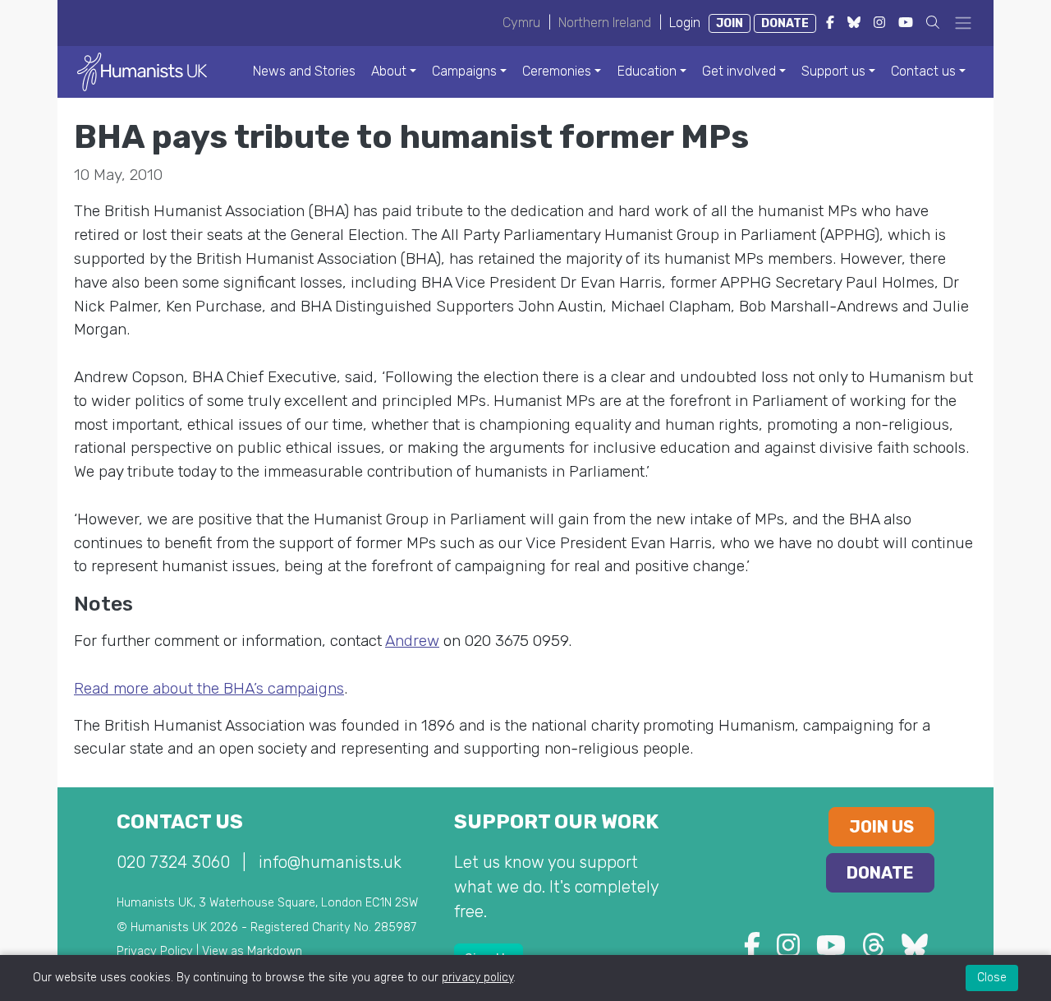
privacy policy (477, 978)
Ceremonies (556, 71)
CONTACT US (180, 821)
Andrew (412, 640)
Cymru (521, 22)
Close (992, 978)
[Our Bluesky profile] (914, 950)
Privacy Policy (155, 951)
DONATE (785, 23)
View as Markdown (252, 951)
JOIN (729, 23)
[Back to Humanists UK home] (142, 71)
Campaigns (464, 71)
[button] (933, 23)
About (388, 71)
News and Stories (304, 71)
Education (647, 71)
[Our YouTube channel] (831, 950)
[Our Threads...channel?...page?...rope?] (874, 950)
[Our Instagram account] (788, 950)
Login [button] (684, 22)
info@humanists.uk (330, 862)
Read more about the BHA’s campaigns (209, 688)
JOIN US (881, 827)
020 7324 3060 (173, 862)
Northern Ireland (604, 22)
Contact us (923, 71)
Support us (833, 71)
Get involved (739, 71)
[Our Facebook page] (752, 950)
